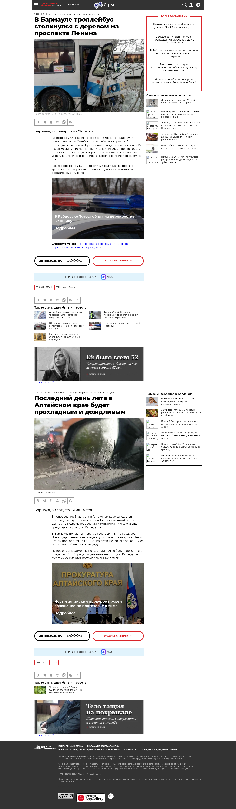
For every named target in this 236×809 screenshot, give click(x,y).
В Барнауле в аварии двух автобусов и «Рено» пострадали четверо (66, 326)
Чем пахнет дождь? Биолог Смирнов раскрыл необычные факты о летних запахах (65, 690)
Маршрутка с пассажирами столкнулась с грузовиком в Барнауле (64, 337)
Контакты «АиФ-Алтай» (70, 746)
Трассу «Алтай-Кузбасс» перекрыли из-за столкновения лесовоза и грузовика (121, 315)
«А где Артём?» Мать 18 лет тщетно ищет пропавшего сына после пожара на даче (180, 114)
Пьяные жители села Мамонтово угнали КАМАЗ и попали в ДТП (174, 26)
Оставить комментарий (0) (118, 261)
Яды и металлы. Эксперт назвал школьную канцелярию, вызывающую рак (178, 401)
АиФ (53, 492)
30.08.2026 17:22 (42, 392)
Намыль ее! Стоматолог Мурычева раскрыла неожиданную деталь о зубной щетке (179, 160)
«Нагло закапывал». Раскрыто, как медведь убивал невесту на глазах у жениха (180, 435)
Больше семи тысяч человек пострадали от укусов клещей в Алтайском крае (174, 39)
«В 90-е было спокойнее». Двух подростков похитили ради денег (179, 147)
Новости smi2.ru (45, 382)
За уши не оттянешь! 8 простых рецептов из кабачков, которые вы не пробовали (181, 413)
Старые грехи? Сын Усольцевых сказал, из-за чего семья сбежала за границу (180, 447)
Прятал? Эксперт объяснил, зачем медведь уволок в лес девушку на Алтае (179, 424)
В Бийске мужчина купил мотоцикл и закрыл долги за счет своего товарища (174, 53)
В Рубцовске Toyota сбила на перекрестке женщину (94, 218)
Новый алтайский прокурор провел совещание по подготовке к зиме (88, 603)
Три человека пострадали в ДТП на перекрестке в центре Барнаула (90, 245)
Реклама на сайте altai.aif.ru (103, 746)
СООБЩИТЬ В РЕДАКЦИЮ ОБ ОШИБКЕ (158, 749)
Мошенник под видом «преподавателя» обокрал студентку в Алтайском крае (174, 67)
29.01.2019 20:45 (42, 14)
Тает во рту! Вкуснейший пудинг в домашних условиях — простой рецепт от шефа (179, 137)
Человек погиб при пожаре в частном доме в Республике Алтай (174, 81)
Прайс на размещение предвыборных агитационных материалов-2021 (97, 749)
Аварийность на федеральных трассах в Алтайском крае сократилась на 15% (65, 315)
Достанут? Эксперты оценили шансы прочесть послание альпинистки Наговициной (181, 125)
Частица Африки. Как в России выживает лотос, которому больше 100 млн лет (180, 458)
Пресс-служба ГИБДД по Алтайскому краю (58, 114)
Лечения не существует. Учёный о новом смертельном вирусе (179, 101)
